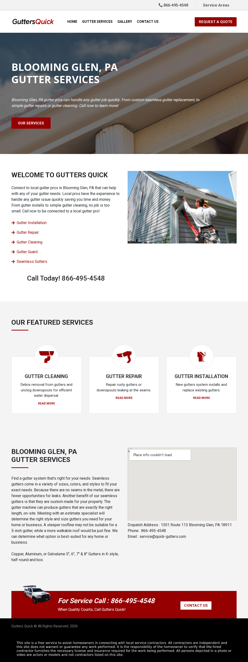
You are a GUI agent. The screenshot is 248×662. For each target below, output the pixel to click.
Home (72, 22)
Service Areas (216, 5)
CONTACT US (196, 605)
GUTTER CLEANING (46, 376)
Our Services (31, 123)
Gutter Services (97, 22)
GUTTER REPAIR (124, 376)
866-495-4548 (175, 5)
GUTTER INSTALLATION (201, 376)
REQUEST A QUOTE (215, 22)
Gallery (124, 22)
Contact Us (148, 22)
